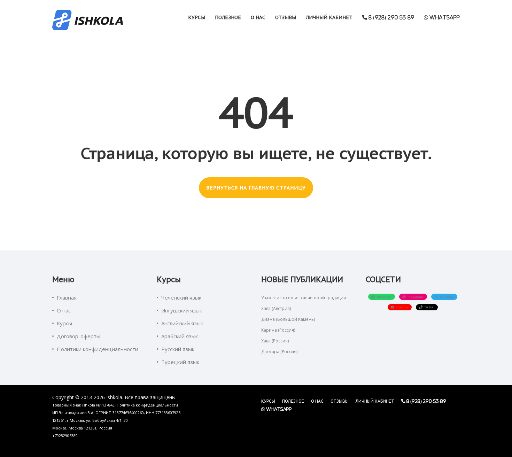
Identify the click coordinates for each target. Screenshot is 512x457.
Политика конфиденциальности (147, 405)
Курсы (196, 17)
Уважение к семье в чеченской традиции (303, 298)
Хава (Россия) (275, 341)
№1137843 (105, 405)
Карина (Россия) (278, 330)
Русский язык (177, 349)
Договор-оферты (78, 336)
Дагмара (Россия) (279, 352)
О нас (258, 17)
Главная (67, 297)
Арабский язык (179, 336)
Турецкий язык (180, 361)
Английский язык (182, 323)
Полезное (228, 17)
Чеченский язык (181, 297)
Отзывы (285, 17)
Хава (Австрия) (276, 308)
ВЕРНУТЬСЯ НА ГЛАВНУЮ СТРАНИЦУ (256, 188)
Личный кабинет (329, 17)
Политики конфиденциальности (97, 349)
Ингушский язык (181, 310)
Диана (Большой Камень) (288, 319)
